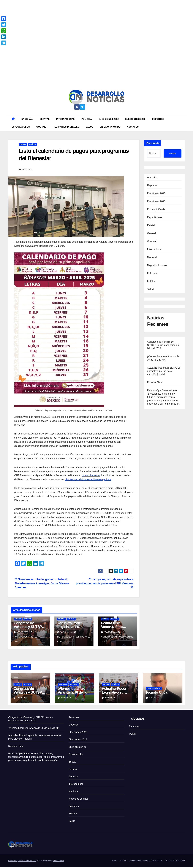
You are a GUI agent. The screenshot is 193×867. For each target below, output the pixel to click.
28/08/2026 (66, 698)
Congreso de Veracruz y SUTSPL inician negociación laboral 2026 (163, 345)
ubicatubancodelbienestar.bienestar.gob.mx (88, 479)
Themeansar (58, 860)
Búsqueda (153, 143)
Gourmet (42, 127)
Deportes (158, 119)
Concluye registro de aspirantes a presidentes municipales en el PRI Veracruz (104, 581)
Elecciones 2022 (109, 119)
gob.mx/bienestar (91, 475)
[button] (183, 123)
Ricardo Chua (154, 382)
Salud (89, 127)
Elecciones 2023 (135, 119)
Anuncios (133, 127)
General (151, 233)
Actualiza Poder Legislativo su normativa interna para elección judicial (163, 371)
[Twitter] (4, 25)
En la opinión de (110, 127)
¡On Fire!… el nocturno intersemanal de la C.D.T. (141, 860)
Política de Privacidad (175, 860)
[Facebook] (4, 19)
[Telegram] (4, 43)
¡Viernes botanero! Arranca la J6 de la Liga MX (72, 692)
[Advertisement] (90, 21)
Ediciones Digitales (66, 127)
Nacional (27, 119)
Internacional (65, 119)
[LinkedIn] (4, 37)
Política (86, 119)
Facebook (134, 726)
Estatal (45, 119)
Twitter (132, 733)
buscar (172, 153)
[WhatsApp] (4, 31)
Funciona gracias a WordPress (22, 860)
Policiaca (152, 273)
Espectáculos (21, 127)
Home (114, 860)
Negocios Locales (157, 265)
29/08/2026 (21, 698)
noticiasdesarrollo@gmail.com (30, 639)
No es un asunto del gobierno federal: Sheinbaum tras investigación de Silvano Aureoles (41, 583)
